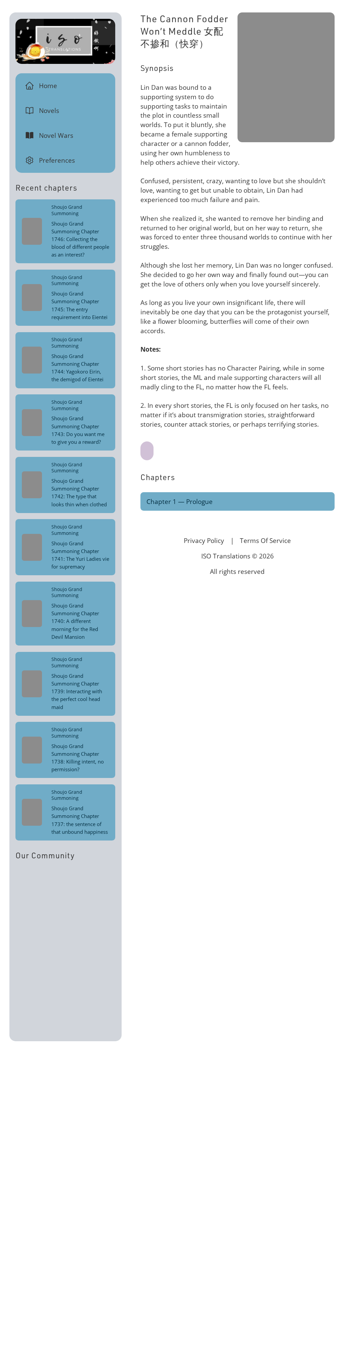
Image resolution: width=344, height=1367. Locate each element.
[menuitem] (65, 85)
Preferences (57, 160)
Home (48, 85)
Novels (49, 110)
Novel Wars (56, 135)
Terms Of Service (265, 540)
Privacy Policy (204, 540)
